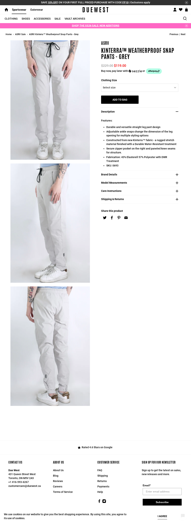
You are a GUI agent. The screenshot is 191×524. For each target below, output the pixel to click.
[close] (186, 2)
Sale (57, 18)
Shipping (102, 475)
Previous (174, 34)
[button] (141, 71)
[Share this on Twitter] (104, 217)
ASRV (105, 43)
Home (9, 34)
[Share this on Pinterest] (118, 217)
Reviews (58, 481)
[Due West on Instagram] (104, 502)
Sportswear (19, 9)
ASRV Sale (20, 34)
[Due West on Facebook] (99, 502)
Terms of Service (63, 491)
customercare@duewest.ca (24, 485)
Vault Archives (75, 18)
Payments (103, 486)
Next (183, 34)
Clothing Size (109, 80)
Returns (102, 481)
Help (100, 491)
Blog (55, 475)
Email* (147, 485)
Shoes (26, 18)
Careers (57, 486)
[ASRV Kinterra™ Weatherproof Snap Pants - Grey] (50, 100)
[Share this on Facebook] (111, 217)
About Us (58, 470)
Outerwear (36, 9)
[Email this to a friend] (125, 217)
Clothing (11, 18)
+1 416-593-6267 (18, 482)
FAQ (99, 470)
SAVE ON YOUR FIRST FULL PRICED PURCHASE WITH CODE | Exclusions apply (95, 2)
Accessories (42, 18)
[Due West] (95, 9)
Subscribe (162, 502)
